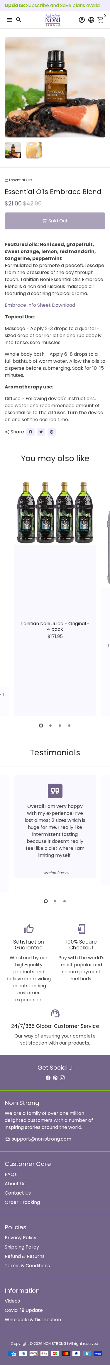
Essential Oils (18, 179)
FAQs (11, 1174)
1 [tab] (41, 725)
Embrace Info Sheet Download (40, 305)
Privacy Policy (20, 1237)
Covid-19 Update (24, 1310)
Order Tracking (22, 1202)
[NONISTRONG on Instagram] (62, 1078)
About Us (15, 1183)
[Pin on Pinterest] (52, 432)
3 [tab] (59, 725)
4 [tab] (69, 725)
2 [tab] (50, 725)
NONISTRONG (54, 1343)
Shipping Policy (22, 1247)
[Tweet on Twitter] (41, 432)
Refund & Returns (25, 1256)
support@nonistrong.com (38, 1139)
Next (99, 87)
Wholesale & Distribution (33, 1319)
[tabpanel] (55, 598)
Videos (12, 1301)
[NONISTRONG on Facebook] (48, 1078)
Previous (10, 597)
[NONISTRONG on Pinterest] (55, 1078)
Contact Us (18, 1193)
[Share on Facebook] (30, 432)
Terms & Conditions (27, 1265)
